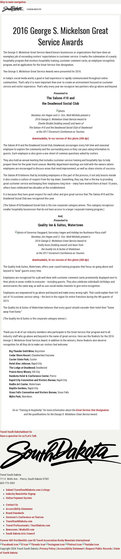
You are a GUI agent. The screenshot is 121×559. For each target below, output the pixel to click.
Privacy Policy (47, 548)
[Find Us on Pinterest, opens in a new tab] (73, 544)
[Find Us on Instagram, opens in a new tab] (55, 544)
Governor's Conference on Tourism (25, 517)
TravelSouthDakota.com (19, 521)
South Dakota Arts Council (20, 533)
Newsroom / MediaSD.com (20, 529)
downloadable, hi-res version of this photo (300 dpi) (60, 138)
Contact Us (12, 504)
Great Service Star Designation (92, 410)
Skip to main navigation (13, 2)
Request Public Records (99, 548)
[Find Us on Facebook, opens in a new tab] (9, 544)
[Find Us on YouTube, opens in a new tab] (90, 544)
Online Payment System (19, 497)
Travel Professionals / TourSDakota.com (28, 525)
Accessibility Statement (19, 508)
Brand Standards (15, 513)
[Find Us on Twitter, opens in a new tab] (23, 544)
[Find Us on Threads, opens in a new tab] (37, 544)
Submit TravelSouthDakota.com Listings (28, 489)
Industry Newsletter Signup (21, 493)
